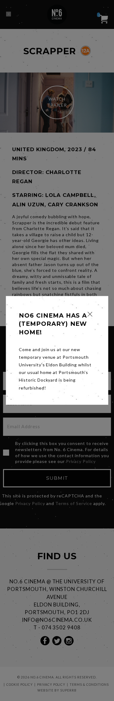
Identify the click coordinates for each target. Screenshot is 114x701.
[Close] (90, 314)
